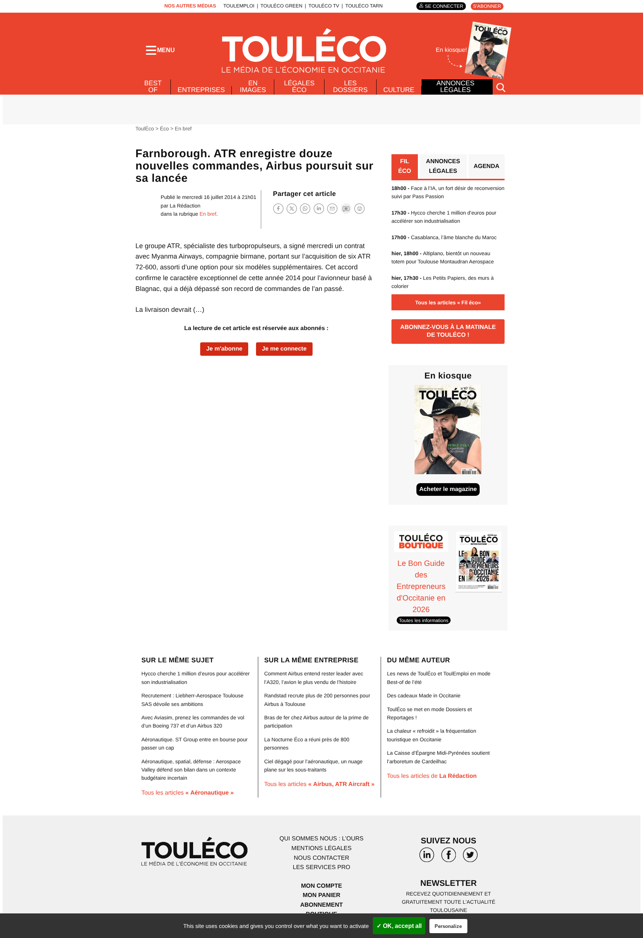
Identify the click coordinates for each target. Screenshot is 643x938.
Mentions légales (321, 848)
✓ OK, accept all (399, 926)
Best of (153, 86)
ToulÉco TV (323, 6)
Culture (399, 90)
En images (253, 86)
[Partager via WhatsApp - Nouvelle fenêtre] (305, 208)
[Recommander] (332, 208)
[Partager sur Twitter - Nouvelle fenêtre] (292, 208)
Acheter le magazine (448, 489)
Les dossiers (350, 86)
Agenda (486, 166)
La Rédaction (185, 206)
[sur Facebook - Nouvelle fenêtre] (448, 857)
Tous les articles (187, 793)
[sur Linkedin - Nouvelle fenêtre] (427, 857)
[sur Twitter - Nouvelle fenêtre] (470, 857)
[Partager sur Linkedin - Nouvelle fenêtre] (319, 208)
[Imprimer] (359, 208)
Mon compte (321, 886)
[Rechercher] (501, 87)
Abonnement (321, 905)
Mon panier (321, 895)
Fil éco (404, 166)
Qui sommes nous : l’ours (321, 839)
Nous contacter (321, 858)
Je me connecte (284, 349)
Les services (321, 867)
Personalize (448, 926)
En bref (183, 128)
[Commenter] (346, 208)
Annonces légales (455, 86)
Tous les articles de (432, 776)
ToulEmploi (239, 6)
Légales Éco (299, 86)
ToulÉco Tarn (364, 6)
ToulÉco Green (281, 6)
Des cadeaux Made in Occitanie (424, 695)
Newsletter (448, 883)
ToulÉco (144, 128)
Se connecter (444, 6)
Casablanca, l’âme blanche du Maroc (444, 237)
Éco (164, 128)
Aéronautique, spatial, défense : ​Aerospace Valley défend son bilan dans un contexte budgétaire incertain (191, 769)
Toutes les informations (423, 620)
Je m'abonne (224, 349)
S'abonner (487, 6)
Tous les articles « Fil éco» (448, 302)
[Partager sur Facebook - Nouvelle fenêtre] (278, 208)
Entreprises (201, 90)
